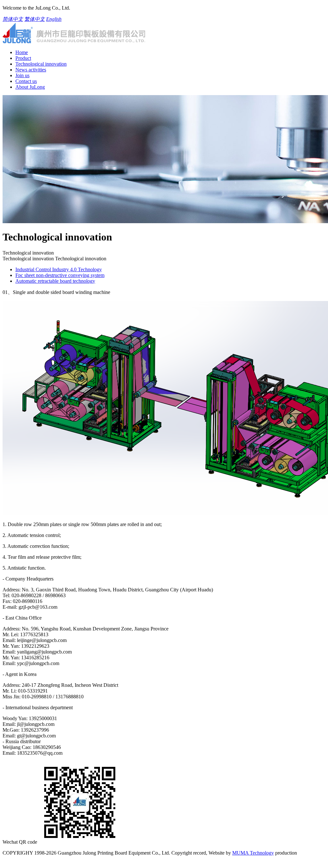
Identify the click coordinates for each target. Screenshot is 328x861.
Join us (22, 75)
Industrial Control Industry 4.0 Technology (58, 269)
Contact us (26, 81)
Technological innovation (41, 64)
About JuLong (30, 87)
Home (21, 52)
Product (23, 58)
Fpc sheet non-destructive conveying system (59, 275)
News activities (30, 69)
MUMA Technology (253, 853)
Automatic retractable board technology (55, 281)
